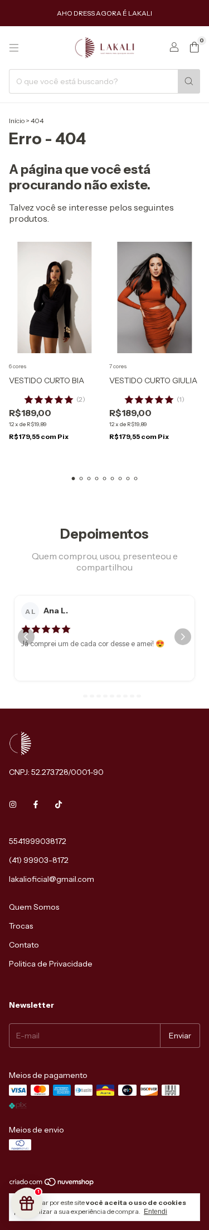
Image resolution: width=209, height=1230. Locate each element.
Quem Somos (34, 907)
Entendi (155, 1212)
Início (17, 120)
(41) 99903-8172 (39, 860)
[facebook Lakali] (36, 804)
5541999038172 (37, 841)
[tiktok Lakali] (58, 804)
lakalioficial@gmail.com (51, 879)
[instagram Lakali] (13, 804)
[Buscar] (189, 81)
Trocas (21, 926)
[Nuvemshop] (52, 1184)
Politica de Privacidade (51, 964)
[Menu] (14, 48)
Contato (24, 945)
